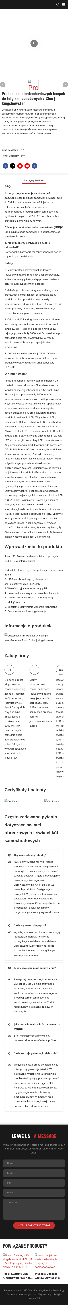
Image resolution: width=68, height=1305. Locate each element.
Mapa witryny (45, 1294)
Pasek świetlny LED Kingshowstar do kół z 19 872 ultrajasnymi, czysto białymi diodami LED (17, 1276)
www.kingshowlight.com (24, 1294)
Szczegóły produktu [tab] (34, 180)
